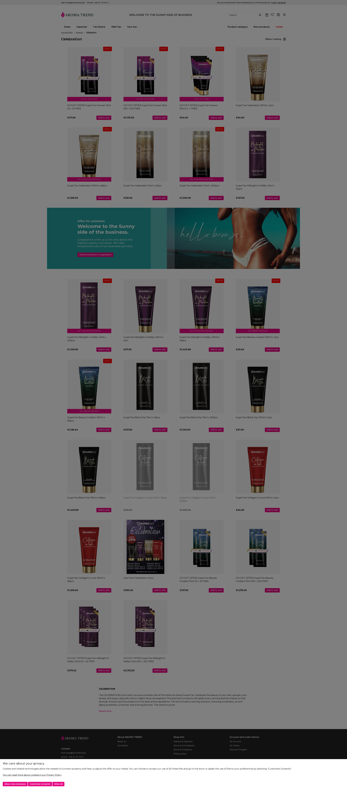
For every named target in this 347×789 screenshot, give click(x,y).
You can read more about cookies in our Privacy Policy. (32, 775)
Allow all (58, 784)
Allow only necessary (15, 784)
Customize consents (40, 784)
